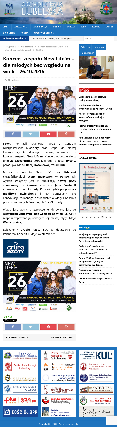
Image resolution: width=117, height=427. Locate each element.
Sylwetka (85, 47)
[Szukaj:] (98, 38)
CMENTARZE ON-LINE (44, 33)
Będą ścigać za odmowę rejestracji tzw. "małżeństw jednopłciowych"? (93, 249)
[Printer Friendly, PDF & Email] (8, 317)
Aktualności (21, 26)
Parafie (96, 26)
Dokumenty (9, 33)
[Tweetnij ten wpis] (31, 134)
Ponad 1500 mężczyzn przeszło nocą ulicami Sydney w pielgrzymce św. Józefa (95, 261)
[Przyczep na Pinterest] (48, 134)
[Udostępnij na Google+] (66, 134)
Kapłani (71, 26)
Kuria (83, 26)
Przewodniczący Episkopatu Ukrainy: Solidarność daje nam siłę (95, 129)
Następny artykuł (62, 337)
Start (6, 26)
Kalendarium (87, 52)
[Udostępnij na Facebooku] (13, 134)
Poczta (24, 33)
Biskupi (57, 26)
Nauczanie (99, 47)
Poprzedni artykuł (17, 337)
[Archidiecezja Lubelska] (58, 12)
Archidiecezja (40, 26)
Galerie (109, 26)
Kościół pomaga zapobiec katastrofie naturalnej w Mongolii (92, 117)
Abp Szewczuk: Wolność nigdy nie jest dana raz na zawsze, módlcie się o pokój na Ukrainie (95, 141)
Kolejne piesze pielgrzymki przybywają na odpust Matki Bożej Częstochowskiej (94, 238)
